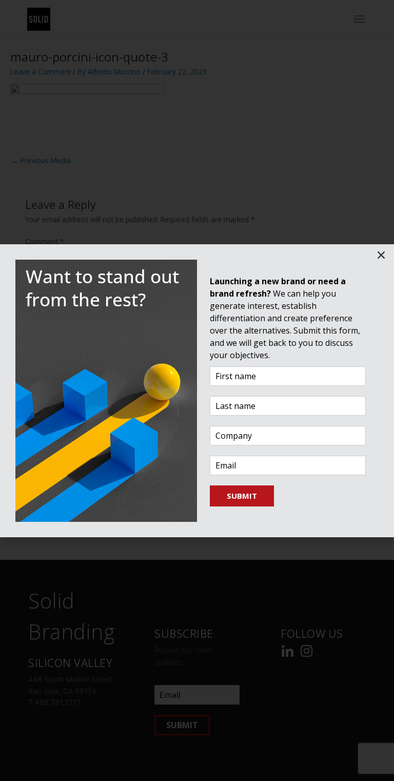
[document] (197, 390)
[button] (381, 255)
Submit (242, 496)
